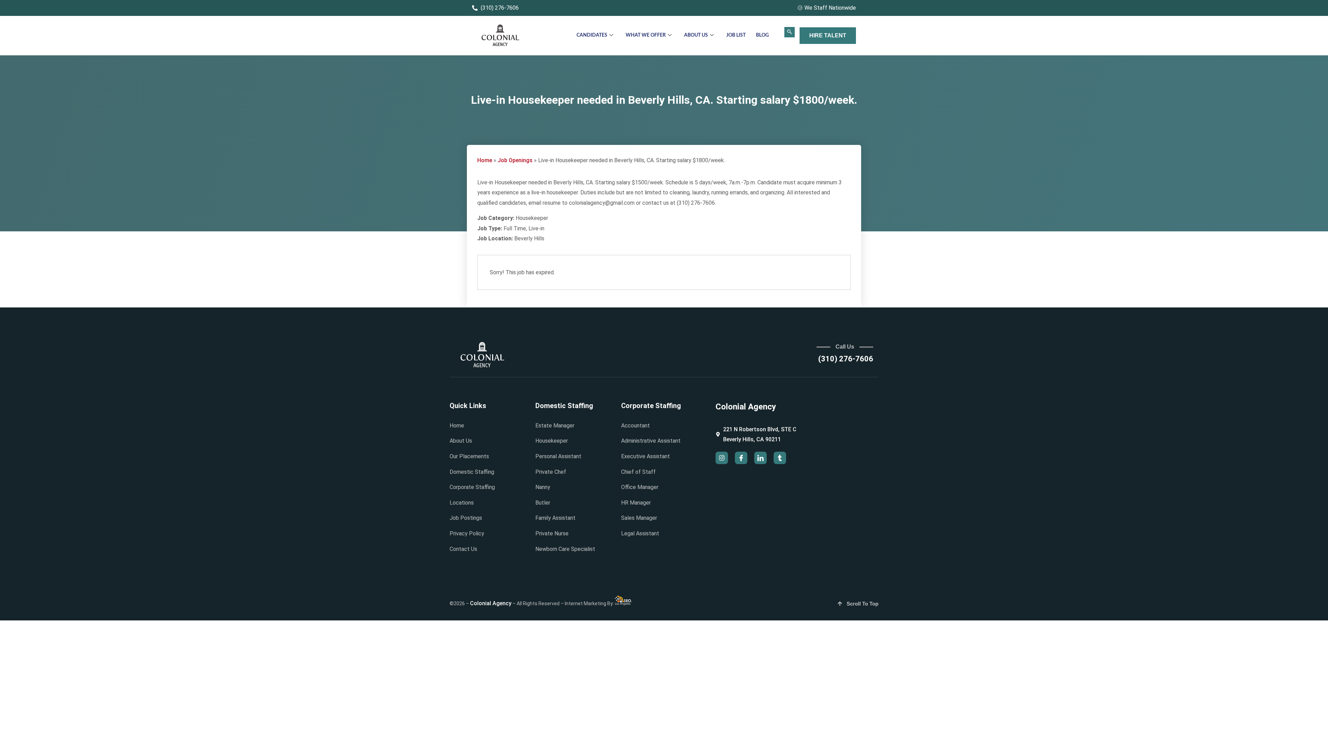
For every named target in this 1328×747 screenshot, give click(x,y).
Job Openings (515, 160)
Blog (762, 35)
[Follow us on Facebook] (741, 458)
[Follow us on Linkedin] (760, 458)
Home (484, 160)
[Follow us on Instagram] (722, 458)
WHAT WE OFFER (646, 35)
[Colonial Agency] (500, 36)
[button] (789, 32)
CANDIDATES (592, 35)
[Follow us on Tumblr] (780, 458)
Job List (736, 35)
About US (696, 35)
